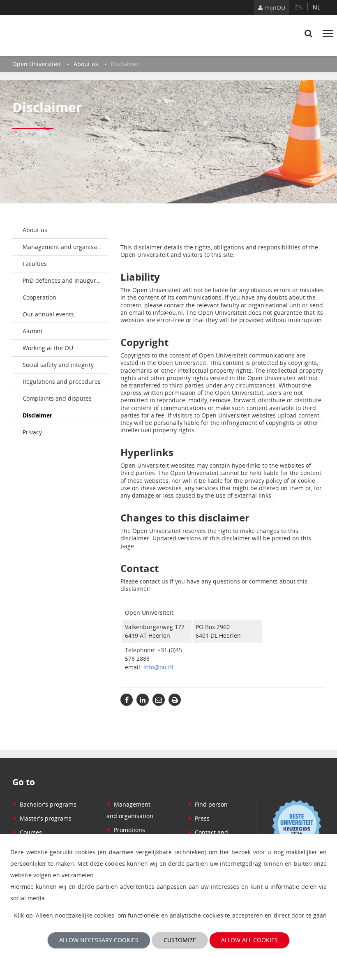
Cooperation (39, 297)
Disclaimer (37, 415)
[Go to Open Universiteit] (51, 35)
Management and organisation (65, 247)
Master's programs (42, 818)
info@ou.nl (158, 667)
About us (35, 230)
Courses (27, 832)
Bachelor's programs (44, 804)
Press (198, 818)
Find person (207, 804)
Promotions (125, 830)
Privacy (32, 432)
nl (316, 7)
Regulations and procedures (62, 381)
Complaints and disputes (57, 398)
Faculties (35, 263)
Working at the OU (48, 348)
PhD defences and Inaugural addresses (65, 280)
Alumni (32, 331)
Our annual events (48, 314)
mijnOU (274, 8)
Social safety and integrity (58, 365)
